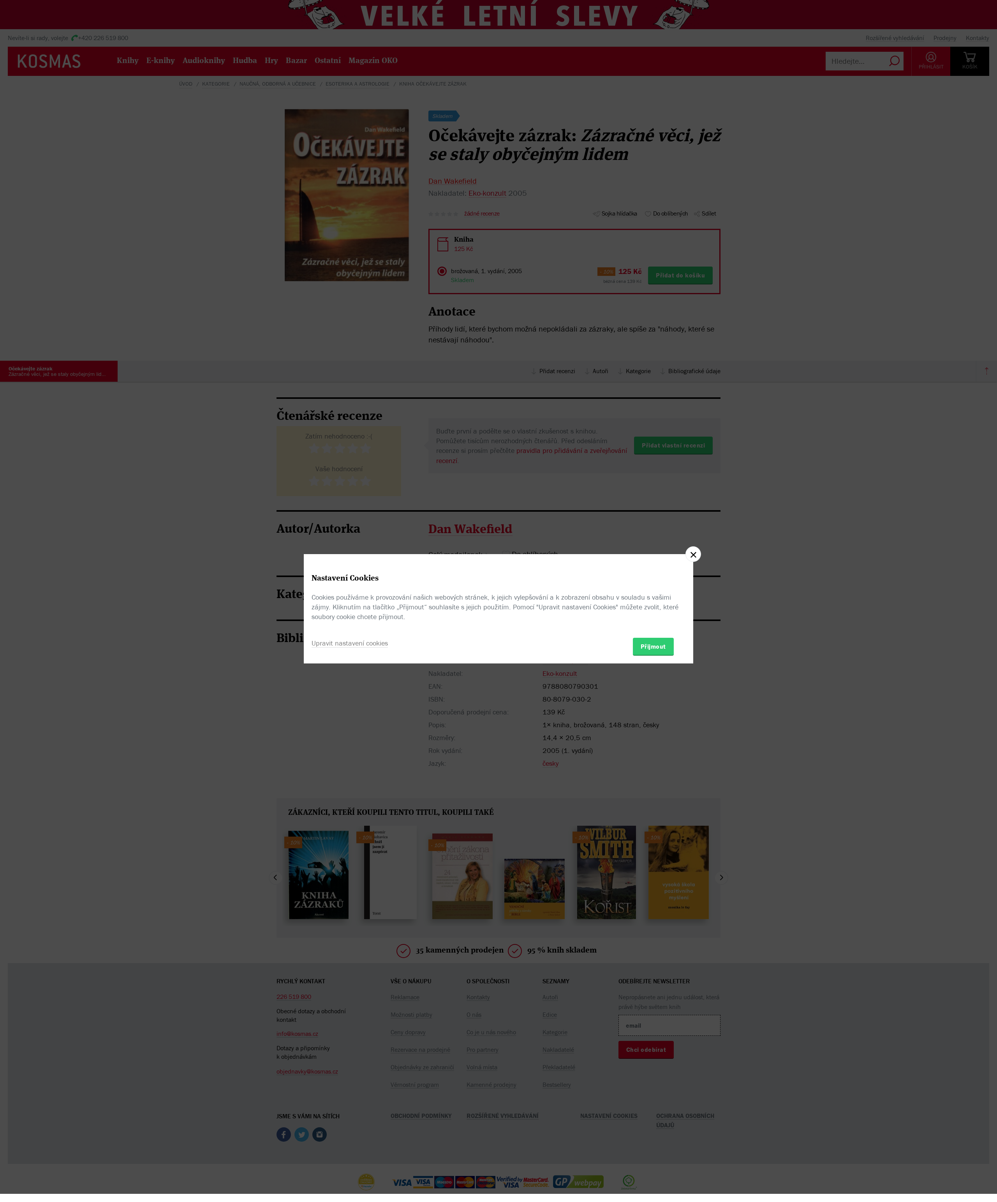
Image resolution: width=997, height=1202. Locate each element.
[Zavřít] (693, 554)
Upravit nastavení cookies (350, 643)
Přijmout (653, 646)
